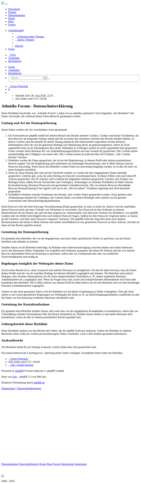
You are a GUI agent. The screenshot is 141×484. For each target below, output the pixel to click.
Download (14, 9)
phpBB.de (39, 382)
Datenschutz (67, 464)
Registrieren (14, 73)
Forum (11, 24)
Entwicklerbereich (29, 464)
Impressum (81, 464)
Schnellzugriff (16, 30)
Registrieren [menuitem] (14, 61)
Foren (11, 49)
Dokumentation (16, 15)
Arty (14, 376)
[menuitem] (29, 36)
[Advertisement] (70, 430)
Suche (11, 66)
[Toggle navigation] (6, 4)
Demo (11, 18)
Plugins (12, 12)
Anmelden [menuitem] (14, 58)
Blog (11, 21)
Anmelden (14, 70)
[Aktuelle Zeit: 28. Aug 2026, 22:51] (9, 92)
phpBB (19, 370)
